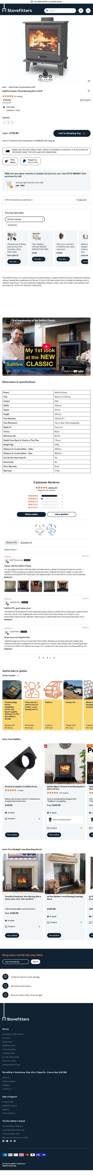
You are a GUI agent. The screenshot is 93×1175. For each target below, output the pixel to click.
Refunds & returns (9, 1106)
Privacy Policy (8, 1102)
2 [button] (43, 657)
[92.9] (40, 529)
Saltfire (17, 739)
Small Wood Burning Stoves (13, 1130)
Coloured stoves (9, 1049)
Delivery (5, 1109)
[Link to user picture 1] (10, 586)
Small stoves (7, 1042)
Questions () (26, 542)
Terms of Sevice (8, 1113)
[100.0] (51, 529)
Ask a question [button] (61, 514)
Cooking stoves (8, 1053)
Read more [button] (8, 577)
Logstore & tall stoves (11, 1065)
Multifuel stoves (8, 1045)
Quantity (6, 118)
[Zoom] (89, 81)
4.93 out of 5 (52, 488)
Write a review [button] (31, 514)
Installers (6, 1085)
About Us (6, 1078)
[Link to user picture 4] (49, 586)
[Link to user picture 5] (62, 586)
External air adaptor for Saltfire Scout (21, 787)
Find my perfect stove (11, 1134)
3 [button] (47, 657)
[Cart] (80, 10)
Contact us (7, 1089)
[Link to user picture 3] (36, 586)
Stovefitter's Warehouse (16, 1164)
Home (4, 87)
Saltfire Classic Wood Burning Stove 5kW (22, 87)
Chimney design (8, 1081)
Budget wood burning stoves (27, 849)
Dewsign (13, 1166)
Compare (87, 100)
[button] (8, 96)
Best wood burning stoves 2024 (15, 1138)
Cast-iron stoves (9, 1061)
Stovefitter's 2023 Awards (12, 1034)
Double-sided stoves (10, 1057)
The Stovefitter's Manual (12, 1126)
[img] (7, 556)
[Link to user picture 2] (23, 586)
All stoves (6, 1038)
